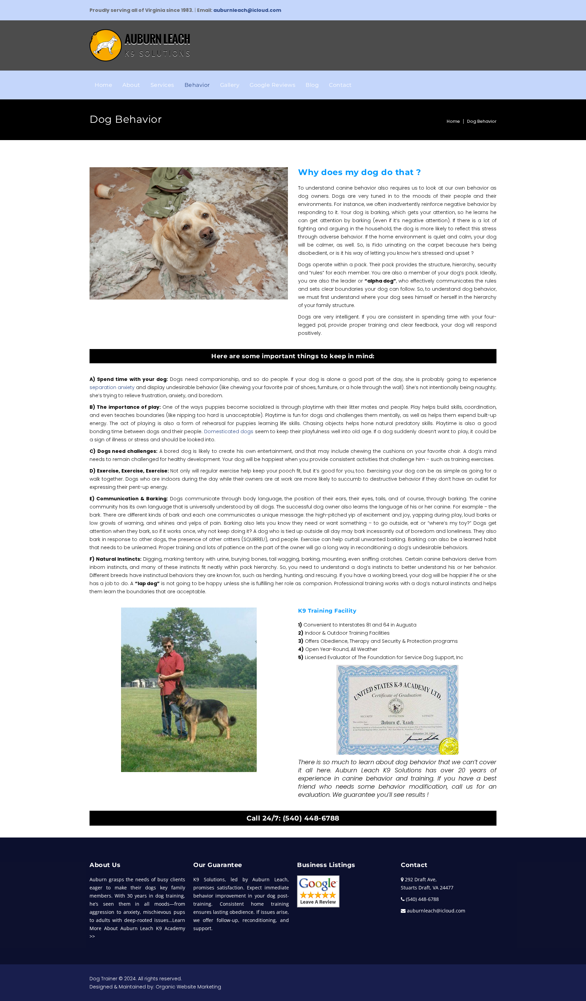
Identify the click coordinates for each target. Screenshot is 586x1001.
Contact (340, 85)
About (131, 85)
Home (103, 85)
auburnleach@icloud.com (247, 10)
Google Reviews (272, 85)
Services (162, 85)
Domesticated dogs (228, 431)
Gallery (230, 85)
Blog (312, 85)
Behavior (197, 85)
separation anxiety (112, 387)
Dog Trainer (103, 978)
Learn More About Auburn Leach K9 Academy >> (137, 928)
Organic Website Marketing (188, 986)
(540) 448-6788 (311, 818)
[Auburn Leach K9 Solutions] (140, 45)
